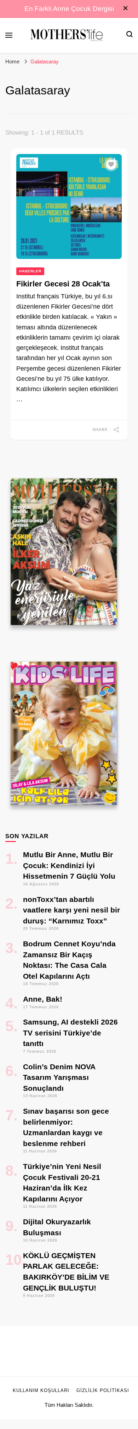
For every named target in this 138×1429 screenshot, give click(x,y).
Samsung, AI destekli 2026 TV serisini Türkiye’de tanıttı (70, 1032)
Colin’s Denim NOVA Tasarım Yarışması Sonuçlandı (59, 1077)
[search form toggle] (129, 35)
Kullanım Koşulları (41, 1390)
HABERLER (30, 271)
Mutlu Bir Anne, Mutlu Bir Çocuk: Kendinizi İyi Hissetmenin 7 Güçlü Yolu (69, 865)
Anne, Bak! (42, 999)
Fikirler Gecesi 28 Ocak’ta (63, 283)
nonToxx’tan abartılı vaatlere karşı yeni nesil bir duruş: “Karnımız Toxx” (71, 910)
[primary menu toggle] (8, 35)
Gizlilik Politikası (102, 1390)
